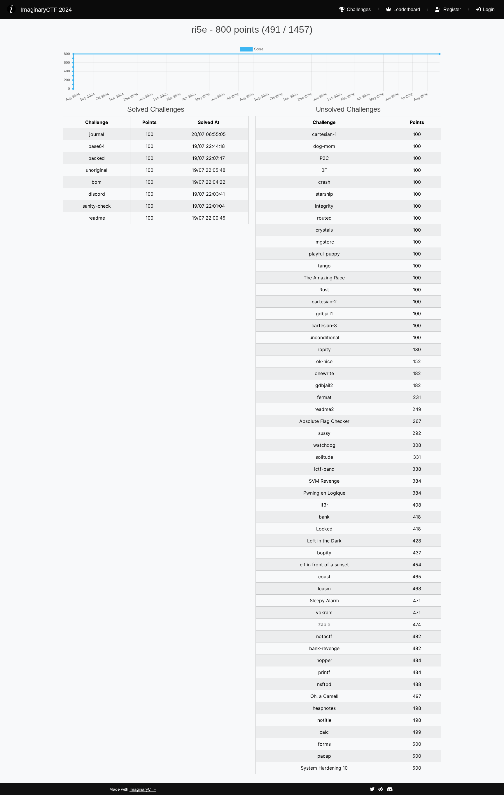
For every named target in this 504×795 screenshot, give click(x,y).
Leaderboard (406, 9)
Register (451, 9)
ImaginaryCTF (143, 789)
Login (488, 9)
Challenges (358, 9)
